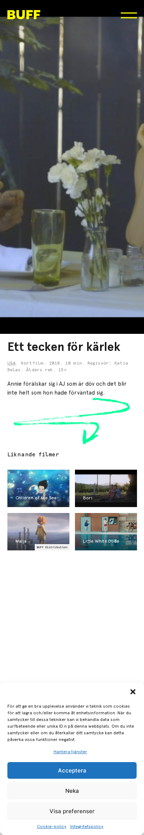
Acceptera (72, 770)
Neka (72, 790)
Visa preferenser (72, 811)
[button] (133, 691)
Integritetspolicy (86, 826)
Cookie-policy (51, 826)
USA (11, 363)
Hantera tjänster (70, 751)
